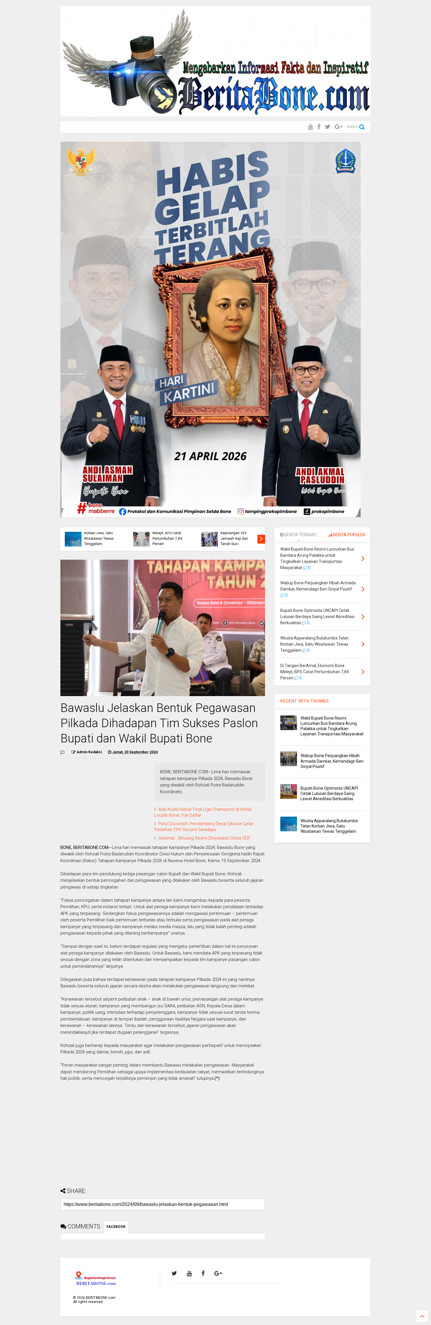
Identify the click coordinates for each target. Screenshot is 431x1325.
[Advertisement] (162, 1136)
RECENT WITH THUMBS (304, 701)
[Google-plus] (338, 127)
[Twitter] (327, 127)
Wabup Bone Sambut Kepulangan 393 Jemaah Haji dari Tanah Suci (237, 536)
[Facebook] (318, 127)
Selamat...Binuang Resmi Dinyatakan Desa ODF (204, 838)
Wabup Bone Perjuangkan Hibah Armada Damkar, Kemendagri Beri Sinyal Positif (332, 761)
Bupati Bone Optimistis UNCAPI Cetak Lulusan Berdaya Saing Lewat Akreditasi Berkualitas (329, 793)
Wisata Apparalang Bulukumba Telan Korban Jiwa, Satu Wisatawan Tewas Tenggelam (99, 533)
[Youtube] (310, 127)
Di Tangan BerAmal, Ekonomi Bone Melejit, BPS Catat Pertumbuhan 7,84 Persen (168, 533)
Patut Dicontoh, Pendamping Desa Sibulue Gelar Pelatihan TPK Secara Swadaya (203, 826)
